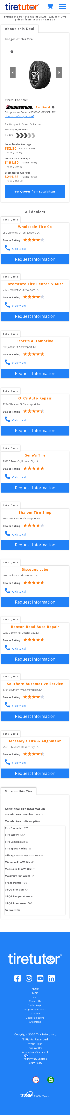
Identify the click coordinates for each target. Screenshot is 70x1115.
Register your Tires (35, 1009)
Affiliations (35, 1021)
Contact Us (35, 1001)
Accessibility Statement (35, 1052)
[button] (20, 1080)
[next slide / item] (59, 72)
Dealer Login (35, 1005)
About (35, 989)
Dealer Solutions (35, 1017)
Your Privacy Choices (35, 1058)
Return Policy (35, 1063)
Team (35, 993)
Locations (35, 1013)
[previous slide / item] (13, 72)
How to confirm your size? (19, 116)
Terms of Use (35, 1048)
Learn (35, 997)
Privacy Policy (35, 1043)
